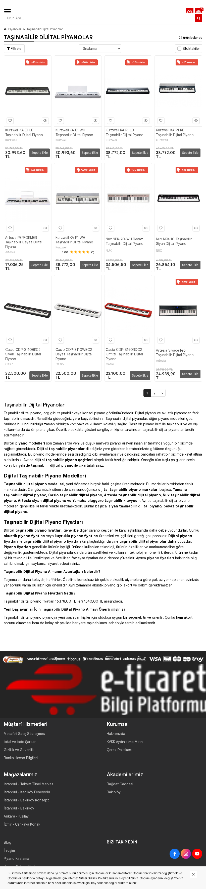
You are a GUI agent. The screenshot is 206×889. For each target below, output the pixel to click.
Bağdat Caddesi (120, 784)
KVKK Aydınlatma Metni (125, 741)
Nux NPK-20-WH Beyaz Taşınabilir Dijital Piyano (124, 241)
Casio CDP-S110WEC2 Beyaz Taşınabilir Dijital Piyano (74, 354)
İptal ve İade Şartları (20, 741)
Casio (9, 364)
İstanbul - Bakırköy (19, 808)
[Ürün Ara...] (198, 18)
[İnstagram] (186, 854)
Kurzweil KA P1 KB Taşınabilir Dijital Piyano (175, 132)
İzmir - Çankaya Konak (22, 824)
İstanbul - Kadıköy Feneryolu (27, 792)
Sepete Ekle (39, 153)
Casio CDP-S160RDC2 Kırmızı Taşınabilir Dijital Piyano (124, 354)
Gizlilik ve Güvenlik (19, 750)
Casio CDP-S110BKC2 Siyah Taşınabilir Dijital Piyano (23, 354)
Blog (7, 842)
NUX (109, 250)
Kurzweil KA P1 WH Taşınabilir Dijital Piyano (74, 239)
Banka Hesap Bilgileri (21, 758)
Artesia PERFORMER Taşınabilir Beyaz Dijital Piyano (23, 242)
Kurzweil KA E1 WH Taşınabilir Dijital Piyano (74, 132)
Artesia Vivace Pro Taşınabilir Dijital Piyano (175, 352)
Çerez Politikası (119, 750)
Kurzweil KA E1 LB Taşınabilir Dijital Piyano (24, 132)
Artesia (10, 252)
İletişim (9, 850)
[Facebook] (175, 854)
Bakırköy (114, 792)
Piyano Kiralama (16, 858)
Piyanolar (14, 29)
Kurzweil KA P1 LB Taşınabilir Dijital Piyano (124, 132)
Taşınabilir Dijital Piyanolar (45, 29)
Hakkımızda (116, 733)
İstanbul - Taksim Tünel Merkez (29, 784)
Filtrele (15, 48)
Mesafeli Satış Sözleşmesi (24, 733)
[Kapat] (193, 874)
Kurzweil (11, 140)
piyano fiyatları (160, 558)
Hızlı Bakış (45, 120)
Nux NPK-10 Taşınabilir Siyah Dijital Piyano (174, 241)
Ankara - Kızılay (16, 816)
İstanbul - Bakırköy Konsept (26, 800)
